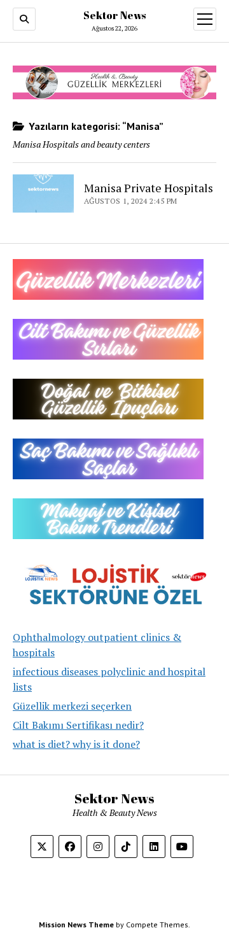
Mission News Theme (76, 924)
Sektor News (114, 15)
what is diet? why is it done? (76, 744)
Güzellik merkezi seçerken (72, 706)
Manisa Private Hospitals (148, 187)
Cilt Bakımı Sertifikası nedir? (78, 725)
